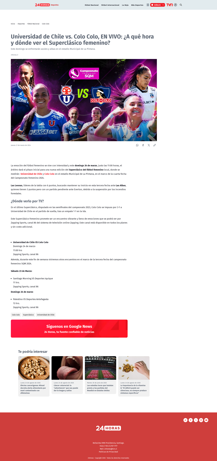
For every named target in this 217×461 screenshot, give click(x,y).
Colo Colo (45, 23)
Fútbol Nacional (92, 5)
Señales (157, 5)
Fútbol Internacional (110, 5)
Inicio (13, 23)
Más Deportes (137, 5)
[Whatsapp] (137, 145)
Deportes (21, 23)
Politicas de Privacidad (108, 451)
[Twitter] (148, 145)
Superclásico (28, 314)
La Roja (125, 5)
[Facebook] (143, 145)
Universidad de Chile (45, 314)
